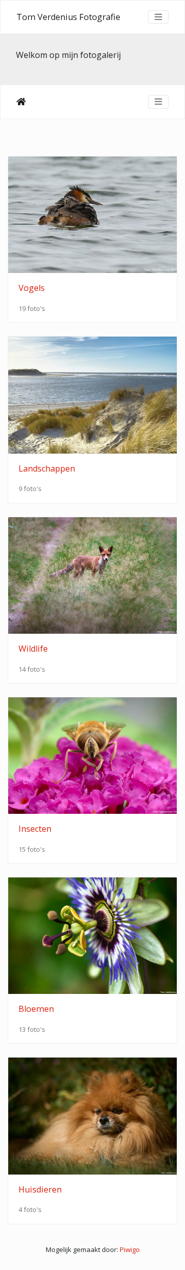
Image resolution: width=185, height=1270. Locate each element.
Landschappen (46, 468)
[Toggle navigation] (158, 17)
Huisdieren (40, 1189)
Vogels (31, 288)
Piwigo (130, 1249)
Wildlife (33, 648)
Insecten (34, 828)
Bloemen (36, 1008)
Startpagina (21, 101)
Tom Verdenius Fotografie (68, 17)
